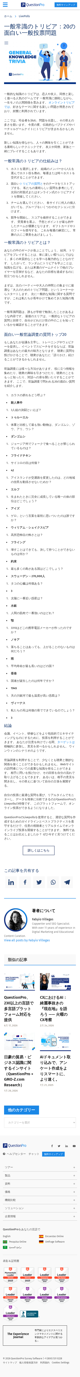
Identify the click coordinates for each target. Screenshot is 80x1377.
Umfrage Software (55, 1241)
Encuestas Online (54, 1236)
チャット (34, 1154)
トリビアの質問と (31, 183)
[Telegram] (67, 882)
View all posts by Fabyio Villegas (27, 940)
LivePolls (24, 16)
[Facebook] (25, 882)
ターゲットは (66, 742)
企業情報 (10, 1216)
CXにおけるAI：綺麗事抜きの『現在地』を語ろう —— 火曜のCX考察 (54, 1008)
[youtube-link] (74, 1146)
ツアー (9, 1167)
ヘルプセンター (16, 1154)
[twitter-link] (59, 1146)
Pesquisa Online (17, 1241)
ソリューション (14, 1208)
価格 (7, 1192)
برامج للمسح (15, 1247)
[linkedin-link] (66, 1146)
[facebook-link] (52, 1146)
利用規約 (45, 1362)
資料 (7, 1183)
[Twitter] (39, 882)
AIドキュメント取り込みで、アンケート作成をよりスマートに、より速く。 (55, 1068)
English (6, 1236)
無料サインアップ (66, 5)
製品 (7, 1175)
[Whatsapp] (53, 882)
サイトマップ (10, 1362)
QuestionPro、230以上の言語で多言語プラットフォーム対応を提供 (19, 1008)
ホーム (8, 16)
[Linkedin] (11, 882)
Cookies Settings (60, 1362)
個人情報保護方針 (28, 1362)
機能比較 (10, 1200)
